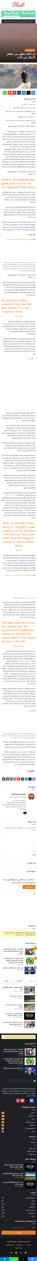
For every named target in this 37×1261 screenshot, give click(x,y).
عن (35, 1145)
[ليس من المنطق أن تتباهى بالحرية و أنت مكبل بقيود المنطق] (29, 1024)
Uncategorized (29, 1128)
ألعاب (32, 1131)
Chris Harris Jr (11, 495)
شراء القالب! (32, 1154)
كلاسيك (30, 771)
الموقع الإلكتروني (30, 871)
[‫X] (30, 779)
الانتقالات (31, 1125)
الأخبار (32, 1112)
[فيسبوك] (33, 779)
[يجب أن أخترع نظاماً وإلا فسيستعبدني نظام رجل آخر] (30, 1185)
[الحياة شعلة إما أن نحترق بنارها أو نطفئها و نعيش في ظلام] (30, 1167)
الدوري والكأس (24, 26)
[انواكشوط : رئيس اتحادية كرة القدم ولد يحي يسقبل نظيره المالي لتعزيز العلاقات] (30, 951)
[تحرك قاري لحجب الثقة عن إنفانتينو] (30, 970)
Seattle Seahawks (24, 661)
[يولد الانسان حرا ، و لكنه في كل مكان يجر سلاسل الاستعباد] (29, 1016)
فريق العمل (32, 1148)
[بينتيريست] (18, 779)
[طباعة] (3, 779)
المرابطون (31, 1116)
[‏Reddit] (15, 779)
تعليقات (6, 981)
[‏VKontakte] (11, 779)
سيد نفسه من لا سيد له (16, 996)
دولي (32, 1119)
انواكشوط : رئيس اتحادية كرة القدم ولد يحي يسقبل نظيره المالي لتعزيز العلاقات (13, 951)
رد (25, 813)
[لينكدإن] (26, 779)
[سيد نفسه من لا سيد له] (29, 998)
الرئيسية (31, 26)
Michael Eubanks (19, 794)
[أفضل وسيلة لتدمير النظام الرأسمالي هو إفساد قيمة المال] (30, 1176)
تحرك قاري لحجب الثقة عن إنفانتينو (13, 968)
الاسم (33, 854)
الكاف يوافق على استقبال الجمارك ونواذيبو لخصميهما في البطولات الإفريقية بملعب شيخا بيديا (13, 960)
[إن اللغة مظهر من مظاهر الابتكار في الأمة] (29, 990)
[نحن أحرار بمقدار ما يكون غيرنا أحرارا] (29, 1007)
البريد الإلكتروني (30, 863)
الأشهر (31, 981)
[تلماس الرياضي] (18, 4)
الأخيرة (19, 981)
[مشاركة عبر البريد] (7, 779)
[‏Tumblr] (22, 779)
